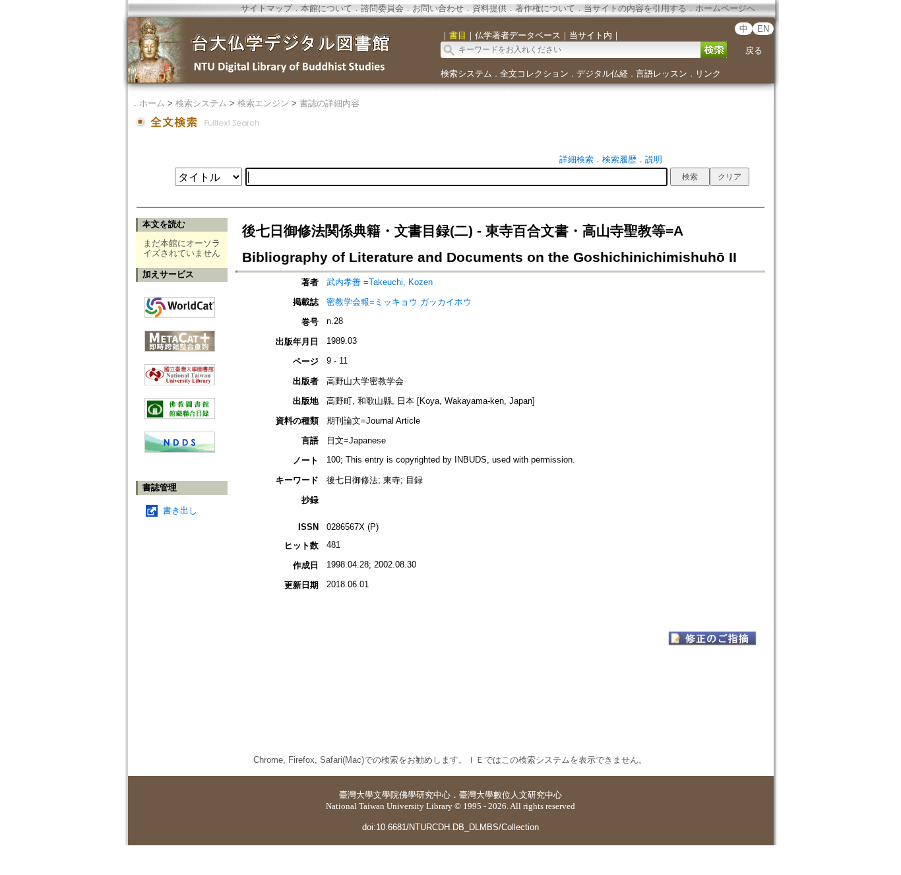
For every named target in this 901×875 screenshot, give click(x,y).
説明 (653, 159)
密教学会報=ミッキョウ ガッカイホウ (399, 302)
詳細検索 (576, 159)
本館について (326, 8)
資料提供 (489, 8)
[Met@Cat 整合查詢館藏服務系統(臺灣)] (179, 336)
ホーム (152, 103)
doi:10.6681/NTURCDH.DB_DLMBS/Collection (450, 827)
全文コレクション (534, 74)
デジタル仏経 (602, 74)
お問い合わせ (438, 8)
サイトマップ (266, 8)
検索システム (466, 74)
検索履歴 (619, 159)
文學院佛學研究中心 (411, 795)
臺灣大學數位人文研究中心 (510, 795)
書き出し (180, 510)
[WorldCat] (179, 304)
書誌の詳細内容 (329, 103)
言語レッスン (661, 74)
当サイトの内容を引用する (635, 8)
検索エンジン (263, 103)
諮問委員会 (382, 8)
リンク (708, 74)
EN (763, 29)
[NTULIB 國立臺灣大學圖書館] (179, 369)
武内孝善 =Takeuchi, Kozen (379, 282)
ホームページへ (725, 8)
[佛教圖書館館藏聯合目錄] (179, 403)
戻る (753, 50)
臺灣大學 (356, 795)
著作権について (545, 8)
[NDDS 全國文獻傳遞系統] (179, 450)
